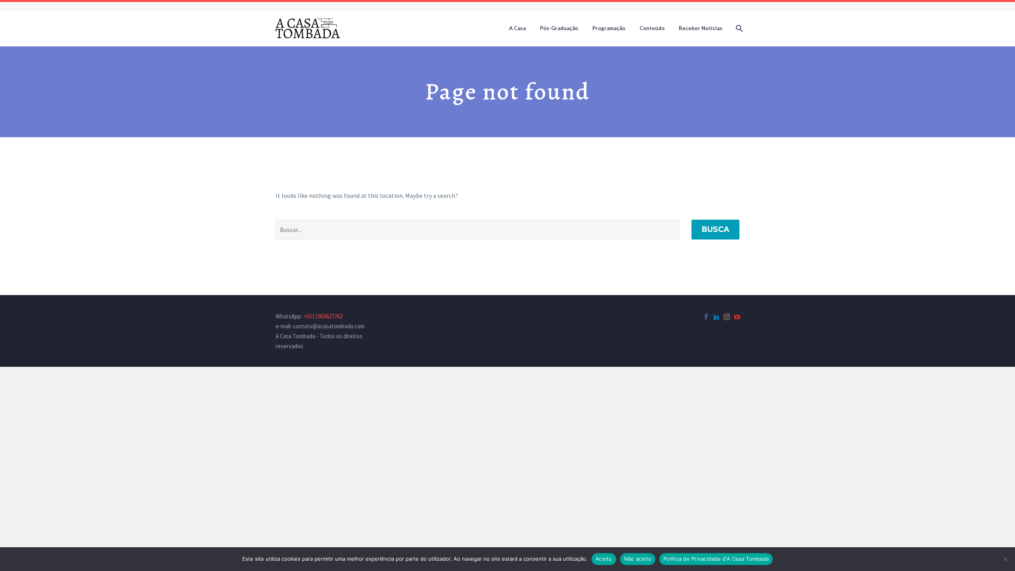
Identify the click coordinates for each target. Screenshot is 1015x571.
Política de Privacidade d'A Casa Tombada (716, 559)
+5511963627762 (323, 316)
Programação (608, 28)
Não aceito (638, 559)
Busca (715, 229)
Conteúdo (652, 28)
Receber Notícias (700, 28)
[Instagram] (727, 317)
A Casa (517, 28)
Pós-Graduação (559, 28)
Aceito (604, 559)
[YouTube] (737, 317)
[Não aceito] (1005, 559)
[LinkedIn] (716, 317)
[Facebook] (706, 317)
